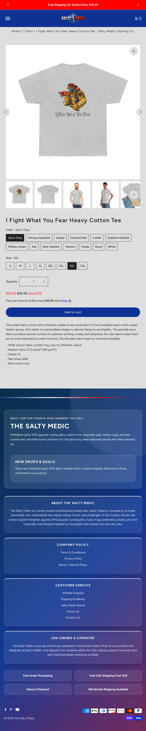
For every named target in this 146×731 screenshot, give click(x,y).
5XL (82, 266)
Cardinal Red (78, 237)
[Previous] (8, 5)
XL (40, 266)
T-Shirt (28, 31)
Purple (85, 246)
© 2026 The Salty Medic (19, 718)
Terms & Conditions (73, 552)
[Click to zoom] (134, 51)
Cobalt (97, 237)
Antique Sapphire (39, 237)
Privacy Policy (73, 558)
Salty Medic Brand (73, 605)
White (112, 246)
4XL (72, 266)
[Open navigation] (31, 18)
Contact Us (73, 617)
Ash (34, 246)
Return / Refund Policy (73, 565)
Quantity (11, 281)
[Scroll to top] (138, 721)
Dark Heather (51, 246)
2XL (50, 266)
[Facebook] (5, 710)
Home (15, 31)
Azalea (60, 237)
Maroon (70, 246)
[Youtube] (17, 710)
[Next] (138, 5)
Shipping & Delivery (73, 599)
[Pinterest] (10, 710)
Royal (98, 246)
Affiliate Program (73, 593)
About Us (73, 611)
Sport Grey (15, 237)
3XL (61, 266)
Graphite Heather (118, 237)
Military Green (17, 246)
